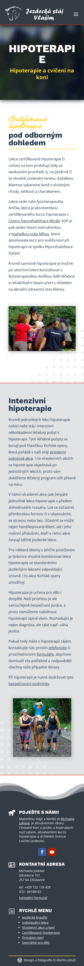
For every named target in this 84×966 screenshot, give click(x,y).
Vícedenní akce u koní (38, 927)
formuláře (45, 654)
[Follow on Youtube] (52, 852)
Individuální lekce (35, 922)
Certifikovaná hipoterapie (41, 932)
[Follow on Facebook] (42, 852)
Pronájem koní (33, 937)
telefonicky (58, 647)
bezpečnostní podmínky (29, 683)
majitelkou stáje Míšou (30, 233)
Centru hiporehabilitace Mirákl (34, 220)
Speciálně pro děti (36, 942)
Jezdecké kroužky (34, 917)
